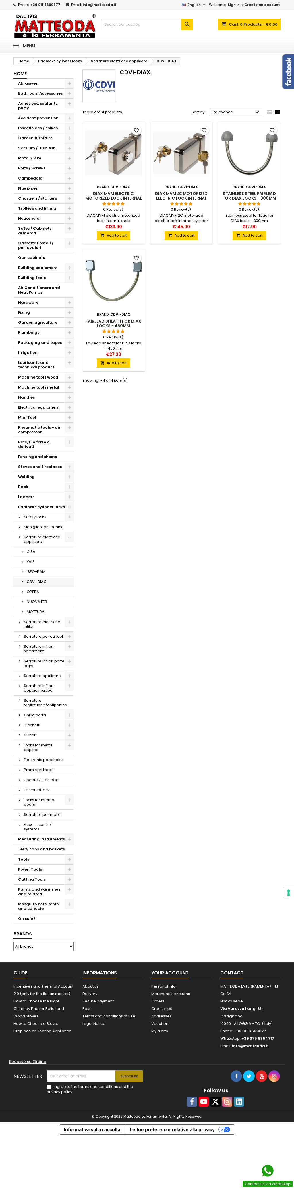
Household (29, 218)
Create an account (262, 4)
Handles (26, 397)
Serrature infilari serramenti (38, 649)
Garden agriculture (37, 322)
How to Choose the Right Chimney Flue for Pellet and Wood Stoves (38, 1008)
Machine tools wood (38, 377)
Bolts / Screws (31, 168)
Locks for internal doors (39, 802)
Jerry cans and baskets (41, 849)
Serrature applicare (42, 675)
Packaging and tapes (40, 342)
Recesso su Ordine (27, 1061)
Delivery (89, 993)
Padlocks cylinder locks (41, 507)
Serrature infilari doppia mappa (38, 688)
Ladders (26, 497)
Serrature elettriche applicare (42, 539)
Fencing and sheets (37, 456)
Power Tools (30, 869)
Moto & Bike (29, 158)
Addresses (161, 1016)
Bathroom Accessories (40, 93)
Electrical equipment (39, 407)
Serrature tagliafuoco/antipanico (45, 703)
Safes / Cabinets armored (34, 231)
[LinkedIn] (239, 1102)
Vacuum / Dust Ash (37, 148)
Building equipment (38, 267)
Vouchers (160, 1023)
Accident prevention (38, 118)
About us (90, 986)
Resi (86, 1008)
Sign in (234, 4)
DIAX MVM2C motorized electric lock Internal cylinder (181, 198)
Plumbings (28, 332)
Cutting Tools (32, 879)
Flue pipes (28, 188)
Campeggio (30, 178)
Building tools (32, 277)
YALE (31, 561)
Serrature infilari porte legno (44, 663)
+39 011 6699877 (45, 4)
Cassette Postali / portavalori (35, 245)
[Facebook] (192, 1102)
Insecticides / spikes (38, 128)
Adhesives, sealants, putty (38, 106)
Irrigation (28, 352)
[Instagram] (227, 1102)
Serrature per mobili (42, 814)
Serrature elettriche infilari (42, 624)
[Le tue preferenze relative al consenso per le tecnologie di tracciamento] (288, 892)
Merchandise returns (170, 993)
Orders (158, 1001)
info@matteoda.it (99, 4)
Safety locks (35, 517)
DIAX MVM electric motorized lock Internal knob (113, 198)
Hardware (28, 302)
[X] (215, 1102)
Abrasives (28, 83)
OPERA (33, 591)
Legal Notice (93, 1023)
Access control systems (38, 827)
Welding (26, 476)
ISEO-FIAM (36, 571)
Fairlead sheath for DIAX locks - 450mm (113, 323)
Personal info (163, 986)
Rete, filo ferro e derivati (33, 444)
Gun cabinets (31, 257)
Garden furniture (35, 138)
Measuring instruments (41, 839)
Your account (170, 972)
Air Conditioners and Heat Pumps (39, 290)
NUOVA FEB (37, 601)
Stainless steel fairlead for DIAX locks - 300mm (249, 196)
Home (20, 73)
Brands (22, 933)
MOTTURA (36, 611)
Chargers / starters (37, 198)
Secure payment (98, 1001)
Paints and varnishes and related (39, 892)
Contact (231, 972)
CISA (31, 551)
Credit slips (161, 1008)
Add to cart (113, 235)
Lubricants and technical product (36, 365)
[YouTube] (204, 1102)
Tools (23, 859)
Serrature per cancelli (44, 636)
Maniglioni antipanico (44, 527)
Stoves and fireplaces (40, 466)
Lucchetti (32, 725)
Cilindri (30, 735)
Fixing (24, 312)
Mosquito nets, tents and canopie (38, 906)
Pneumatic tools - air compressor (39, 430)
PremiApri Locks (38, 769)
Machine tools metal (38, 387)
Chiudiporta (35, 715)
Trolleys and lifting (37, 208)
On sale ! (26, 918)
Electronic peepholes (44, 759)
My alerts (159, 1031)
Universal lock (37, 790)
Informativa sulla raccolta (92, 1129)
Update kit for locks (41, 780)
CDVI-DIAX (36, 581)
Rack (23, 486)
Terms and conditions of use (108, 1016)
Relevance (237, 112)
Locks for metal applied (38, 747)
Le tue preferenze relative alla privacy (172, 1129)
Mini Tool (27, 417)
